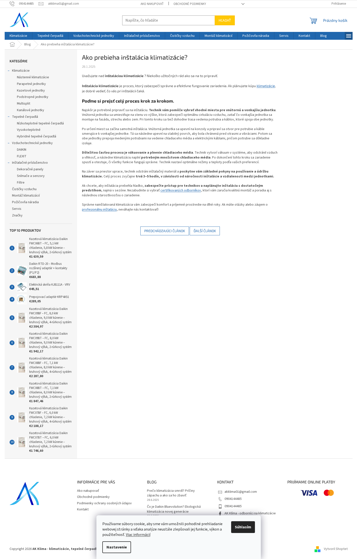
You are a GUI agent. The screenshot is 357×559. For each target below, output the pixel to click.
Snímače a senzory (31, 175)
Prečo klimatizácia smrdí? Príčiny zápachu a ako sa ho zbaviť (171, 493)
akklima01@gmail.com (241, 491)
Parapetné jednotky (31, 83)
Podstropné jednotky (32, 96)
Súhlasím (243, 527)
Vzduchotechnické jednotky (32, 143)
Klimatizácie (21, 70)
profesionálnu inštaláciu (99, 209)
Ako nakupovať (152, 4)
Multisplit (23, 103)
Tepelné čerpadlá (25, 116)
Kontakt (83, 509)
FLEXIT (21, 156)
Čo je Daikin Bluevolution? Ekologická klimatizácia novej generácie (174, 509)
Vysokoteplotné (28, 129)
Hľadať (225, 20)
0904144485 (233, 498)
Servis (16, 208)
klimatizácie (266, 86)
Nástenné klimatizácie (33, 77)
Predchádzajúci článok (164, 231)
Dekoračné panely (30, 169)
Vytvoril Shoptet (336, 548)
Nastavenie (116, 547)
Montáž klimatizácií (26, 195)
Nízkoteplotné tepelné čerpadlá (40, 123)
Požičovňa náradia (25, 202)
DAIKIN (21, 149)
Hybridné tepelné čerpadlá (36, 136)
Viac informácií (138, 534)
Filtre (21, 182)
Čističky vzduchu (24, 189)
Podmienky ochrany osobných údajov (104, 503)
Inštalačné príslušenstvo (30, 162)
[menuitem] (18, 36)
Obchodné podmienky (189, 4)
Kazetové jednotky (31, 90)
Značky (17, 215)
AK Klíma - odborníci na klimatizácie (250, 513)
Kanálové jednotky (30, 110)
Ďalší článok (205, 231)
